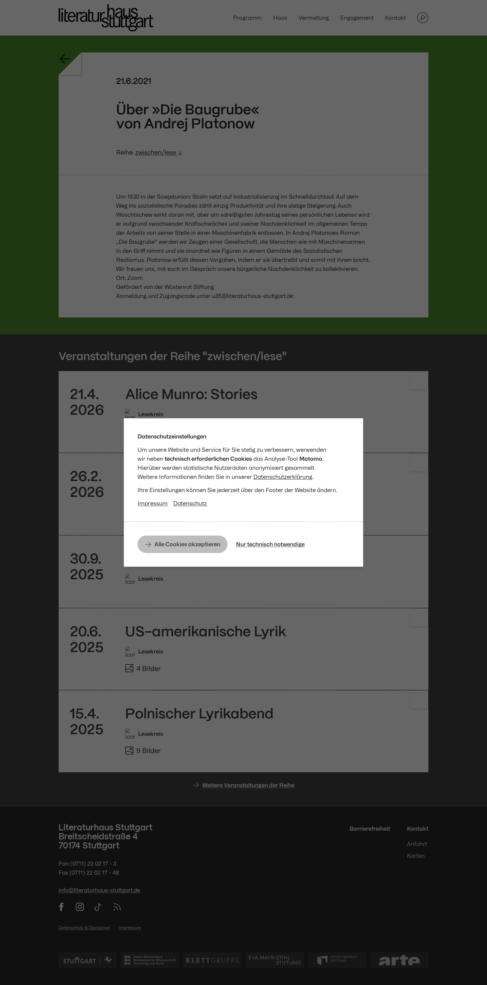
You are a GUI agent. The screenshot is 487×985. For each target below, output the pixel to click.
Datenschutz (190, 503)
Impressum (153, 503)
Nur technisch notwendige (270, 544)
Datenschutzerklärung (282, 476)
